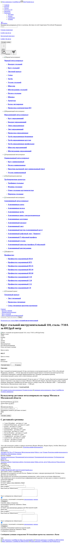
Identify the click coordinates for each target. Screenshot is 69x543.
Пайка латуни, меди (41, 462)
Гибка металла (51, 462)
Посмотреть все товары (19, 320)
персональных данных (31, 499)
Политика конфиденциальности (33, 447)
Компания (7, 13)
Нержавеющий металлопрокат (24, 457)
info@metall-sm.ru (27, 470)
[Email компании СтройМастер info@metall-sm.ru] (44, 541)
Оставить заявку (6, 42)
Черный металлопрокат (8, 457)
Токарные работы (6, 462)
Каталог (6, 6)
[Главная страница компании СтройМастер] (11, 2)
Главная (6, 5)
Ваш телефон (5, 486)
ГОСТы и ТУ (8, 9)
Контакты (7, 11)
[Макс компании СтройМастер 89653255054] (15, 541)
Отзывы (10, 19)
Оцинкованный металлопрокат (44, 457)
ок (2, 538)
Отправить (4, 501)
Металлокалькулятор (28, 452)
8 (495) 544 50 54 (16, 470)
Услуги (6, 8)
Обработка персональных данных (11, 454)
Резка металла (61, 462)
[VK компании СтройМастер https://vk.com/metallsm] (17, 540)
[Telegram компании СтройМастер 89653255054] (49, 540)
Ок (2, 449)
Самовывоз (11, 17)
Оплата (10, 16)
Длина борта (4, 403)
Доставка (11, 14)
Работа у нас (38, 452)
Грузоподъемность (6, 401)
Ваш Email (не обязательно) (9, 488)
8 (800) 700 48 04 (6, 470)
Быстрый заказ (5, 365)
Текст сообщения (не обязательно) (11, 496)
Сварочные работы (18, 462)
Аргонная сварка (29, 462)
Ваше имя (4, 484)
